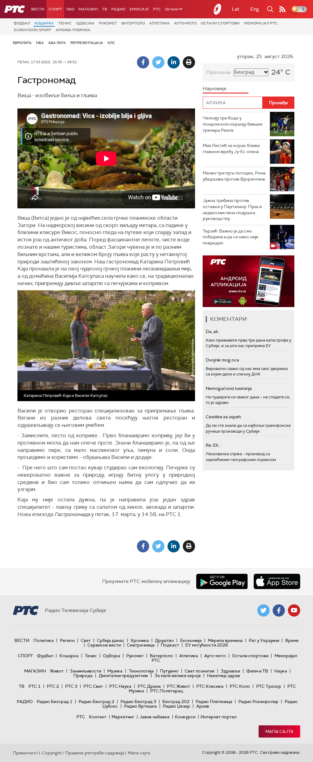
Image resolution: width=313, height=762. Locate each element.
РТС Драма (149, 686)
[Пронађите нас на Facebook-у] (279, 610)
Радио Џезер (176, 706)
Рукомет (108, 23)
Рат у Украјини (264, 640)
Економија (191, 640)
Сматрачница (141, 645)
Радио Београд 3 (138, 701)
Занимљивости (85, 671)
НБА (40, 43)
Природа (83, 675)
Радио (118, 9)
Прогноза (218, 72)
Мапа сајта (279, 731)
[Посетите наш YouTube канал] (294, 610)
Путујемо (169, 671)
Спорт (55, 9)
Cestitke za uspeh (223, 416)
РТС (157, 9)
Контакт (97, 717)
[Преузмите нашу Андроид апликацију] (222, 581)
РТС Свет (93, 686)
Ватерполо (133, 23)
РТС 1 (34, 686)
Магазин (88, 9)
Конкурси (185, 717)
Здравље (230, 671)
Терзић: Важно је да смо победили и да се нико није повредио (230, 237)
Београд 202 (176, 701)
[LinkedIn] (174, 62)
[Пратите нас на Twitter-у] (263, 610)
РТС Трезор (268, 686)
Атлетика (159, 23)
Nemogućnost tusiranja (229, 388)
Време (292, 640)
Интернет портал (219, 717)
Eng (254, 9)
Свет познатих (200, 671)
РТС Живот (178, 686)
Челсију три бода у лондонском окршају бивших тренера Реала (233, 124)
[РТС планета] (217, 9)
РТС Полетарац (166, 691)
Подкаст (170, 645)
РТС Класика (209, 686)
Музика (115, 671)
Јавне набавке (154, 717)
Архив (202, 706)
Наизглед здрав (223, 675)
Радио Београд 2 (96, 701)
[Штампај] (189, 62)
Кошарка (44, 23)
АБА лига (57, 43)
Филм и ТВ (257, 671)
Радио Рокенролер (258, 701)
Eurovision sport (32, 29)
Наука (280, 671)
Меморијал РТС (261, 23)
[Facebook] (143, 62)
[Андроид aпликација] (248, 281)
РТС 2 (53, 686)
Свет (86, 640)
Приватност (25, 753)
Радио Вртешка (140, 706)
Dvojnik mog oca (222, 360)
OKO (70, 9)
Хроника (140, 640)
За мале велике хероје (177, 675)
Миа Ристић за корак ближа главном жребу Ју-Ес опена (231, 148)
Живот (57, 671)
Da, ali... (213, 331)
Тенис (65, 23)
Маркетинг (123, 717)
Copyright (51, 753)
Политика (43, 640)
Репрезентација (86, 43)
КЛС (111, 43)
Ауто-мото (185, 23)
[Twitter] (158, 62)
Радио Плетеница (214, 701)
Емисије (139, 9)
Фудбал (22, 23)
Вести (37, 9)
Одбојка (85, 23)
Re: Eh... (213, 445)
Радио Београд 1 (54, 701)
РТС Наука (120, 686)
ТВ (104, 9)
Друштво (164, 640)
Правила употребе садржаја (94, 753)
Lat (235, 9)
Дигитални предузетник (123, 675)
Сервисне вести (104, 645)
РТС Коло (240, 686)
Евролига (22, 43)
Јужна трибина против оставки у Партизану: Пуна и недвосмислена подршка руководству (232, 209)
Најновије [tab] (214, 88)
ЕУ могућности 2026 (206, 645)
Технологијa (141, 671)
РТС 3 (71, 686)
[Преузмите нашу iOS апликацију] (277, 581)
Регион (67, 640)
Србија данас (110, 640)
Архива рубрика (73, 29)
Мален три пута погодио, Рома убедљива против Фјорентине (234, 176)
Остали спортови (220, 23)
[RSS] (282, 9)
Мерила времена (225, 640)
